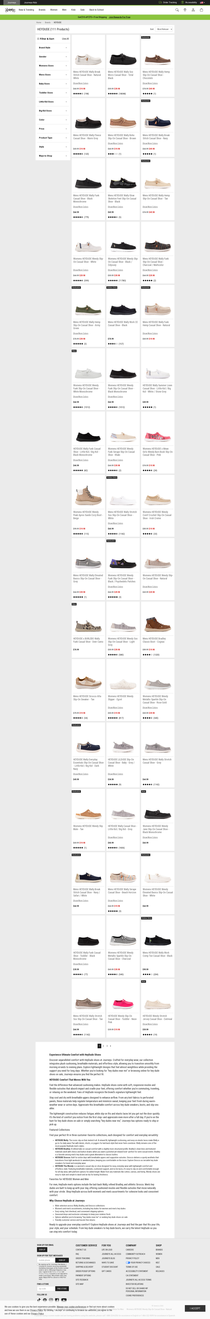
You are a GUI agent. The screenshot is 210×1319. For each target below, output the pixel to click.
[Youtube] (64, 1300)
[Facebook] (57, 1300)
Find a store (43, 1284)
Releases (160, 1271)
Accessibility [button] (191, 2)
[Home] (10, 10)
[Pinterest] (45, 1300)
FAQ (77, 1254)
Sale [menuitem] (82, 9)
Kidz (158, 1262)
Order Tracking (170, 2)
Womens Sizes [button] (46, 66)
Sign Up (42, 1249)
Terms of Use (132, 1267)
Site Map (80, 1284)
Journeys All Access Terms (138, 1280)
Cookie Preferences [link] (135, 1295)
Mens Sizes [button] (45, 75)
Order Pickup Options (85, 1271)
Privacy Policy (132, 1258)
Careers (130, 1250)
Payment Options (83, 1275)
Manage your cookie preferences (71, 1306)
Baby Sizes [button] (44, 84)
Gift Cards (106, 1271)
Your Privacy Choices (140, 1262)
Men (157, 1258)
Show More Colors (80, 83)
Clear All (65, 38)
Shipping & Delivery (84, 1267)
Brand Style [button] (44, 48)
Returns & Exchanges (86, 1262)
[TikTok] (39, 1300)
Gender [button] (42, 57)
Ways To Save (108, 1262)
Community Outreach (135, 1254)
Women (159, 1254)
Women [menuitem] (53, 9)
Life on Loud (107, 1250)
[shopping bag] (202, 10)
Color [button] (41, 120)
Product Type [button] (45, 138)
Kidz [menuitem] (73, 9)
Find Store (62, 1289)
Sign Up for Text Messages (50, 1255)
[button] (202, 2)
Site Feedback (82, 1280)
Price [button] (41, 129)
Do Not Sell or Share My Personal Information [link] (137, 1289)
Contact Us (81, 1250)
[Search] (178, 10)
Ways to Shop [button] (45, 156)
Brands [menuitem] (42, 9)
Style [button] (41, 147)
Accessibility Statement (137, 1271)
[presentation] (26, 10)
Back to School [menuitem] (96, 9)
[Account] (194, 10)
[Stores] (185, 10)
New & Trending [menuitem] (26, 9)
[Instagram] (51, 1300)
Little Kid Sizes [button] (46, 102)
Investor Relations (134, 1284)
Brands (159, 1250)
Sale (158, 1267)
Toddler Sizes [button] (46, 93)
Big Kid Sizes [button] (45, 111)
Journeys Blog (108, 1258)
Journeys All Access (111, 1254)
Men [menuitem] (64, 9)
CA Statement (132, 1275)
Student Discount (110, 1267)
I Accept (195, 1308)
